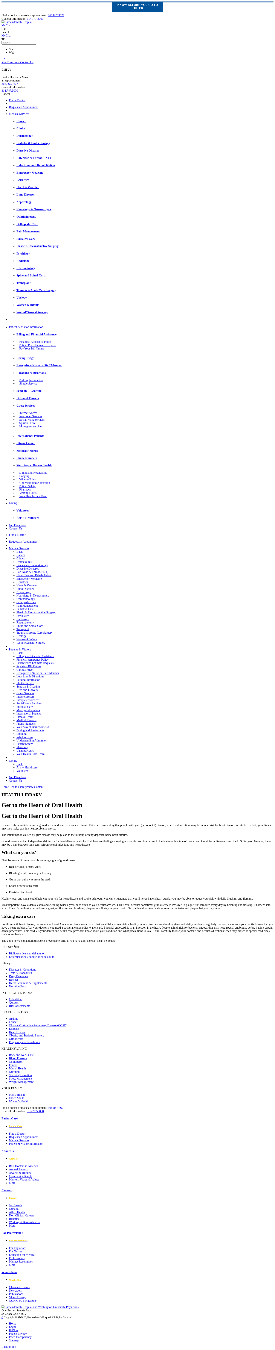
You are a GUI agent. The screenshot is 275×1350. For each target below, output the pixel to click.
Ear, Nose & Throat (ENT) (32, 571)
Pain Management (27, 605)
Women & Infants (26, 639)
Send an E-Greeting (28, 686)
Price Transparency (20, 1337)
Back (19, 551)
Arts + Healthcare (26, 767)
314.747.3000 (35, 18)
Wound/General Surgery (30, 642)
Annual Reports (18, 1169)
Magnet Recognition (21, 1261)
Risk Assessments (19, 1005)
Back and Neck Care (21, 1055)
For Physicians (17, 1248)
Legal (12, 1326)
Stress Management (20, 1078)
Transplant (22, 629)
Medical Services (19, 113)
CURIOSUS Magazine (22, 1300)
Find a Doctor (17, 100)
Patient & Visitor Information (26, 327)
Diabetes (14, 1028)
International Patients (28, 713)
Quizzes (14, 1002)
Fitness (13, 1065)
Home (5, 786)
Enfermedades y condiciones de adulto (31, 956)
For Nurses (15, 1251)
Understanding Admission (34, 482)
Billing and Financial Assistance (35, 656)
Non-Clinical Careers (21, 1215)
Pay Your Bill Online (31, 348)
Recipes (13, 979)
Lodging (24, 476)
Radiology (22, 619)
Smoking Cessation (20, 1075)
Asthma (13, 1018)
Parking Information (31, 380)
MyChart (6, 35)
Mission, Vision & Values (24, 1179)
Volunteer (22, 770)
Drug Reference (18, 976)
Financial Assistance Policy (35, 341)
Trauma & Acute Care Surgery (34, 632)
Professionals (17, 1258)
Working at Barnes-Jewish (24, 1222)
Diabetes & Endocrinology (32, 565)
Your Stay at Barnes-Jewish (32, 727)
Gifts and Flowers (27, 689)
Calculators (15, 999)
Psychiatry (22, 615)
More (12, 1182)
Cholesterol (15, 1061)
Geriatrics (22, 582)
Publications (16, 1293)
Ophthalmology (25, 598)
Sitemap (14, 1340)
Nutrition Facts (18, 986)
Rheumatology (25, 622)
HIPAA (13, 1330)
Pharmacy (25, 489)
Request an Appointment (23, 107)
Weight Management (21, 1081)
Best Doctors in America (23, 1166)
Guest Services (25, 693)
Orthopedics (16, 1038)
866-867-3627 (56, 1107)
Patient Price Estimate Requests (37, 345)
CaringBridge (24, 669)
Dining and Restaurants (33, 472)
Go (3, 58)
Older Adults (16, 1098)
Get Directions (10, 62)
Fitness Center (24, 716)
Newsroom (15, 1290)
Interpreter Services (30, 416)
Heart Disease (17, 1032)
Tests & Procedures (20, 972)
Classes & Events (19, 1287)
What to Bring (27, 479)
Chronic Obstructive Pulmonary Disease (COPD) (38, 1025)
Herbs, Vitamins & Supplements (28, 983)
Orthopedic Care (26, 602)
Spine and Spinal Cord (29, 625)
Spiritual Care (27, 423)
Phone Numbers (26, 723)
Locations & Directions (30, 676)
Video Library (17, 1297)
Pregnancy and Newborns (24, 1042)
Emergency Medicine (29, 578)
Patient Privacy (18, 1333)
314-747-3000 (35, 1111)
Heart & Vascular (26, 585)
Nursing (14, 1208)
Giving (13, 503)
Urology (21, 636)
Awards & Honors (20, 1172)
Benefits (14, 1218)
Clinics (20, 558)
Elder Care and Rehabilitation (33, 575)
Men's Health (17, 1094)
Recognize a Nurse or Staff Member (37, 673)
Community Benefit (20, 1176)
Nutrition (14, 1071)
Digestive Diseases (27, 568)
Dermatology (24, 561)
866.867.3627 (56, 15)
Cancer (20, 555)
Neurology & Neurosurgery (32, 595)
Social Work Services (32, 419)
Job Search (15, 1205)
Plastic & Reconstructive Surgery (36, 612)
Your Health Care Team (33, 496)
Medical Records (26, 720)
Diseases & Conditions (22, 969)
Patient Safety (27, 486)
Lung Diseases (25, 588)
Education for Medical (22, 1254)
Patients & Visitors (20, 649)
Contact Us (26, 62)
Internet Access (28, 412)
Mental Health (17, 1068)
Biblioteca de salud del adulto (26, 953)
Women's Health (18, 1101)
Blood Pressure (18, 1058)
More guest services (31, 426)
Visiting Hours (27, 492)
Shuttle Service (28, 383)
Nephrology (23, 592)
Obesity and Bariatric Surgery (26, 1035)
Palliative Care (25, 609)
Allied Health (17, 1212)
